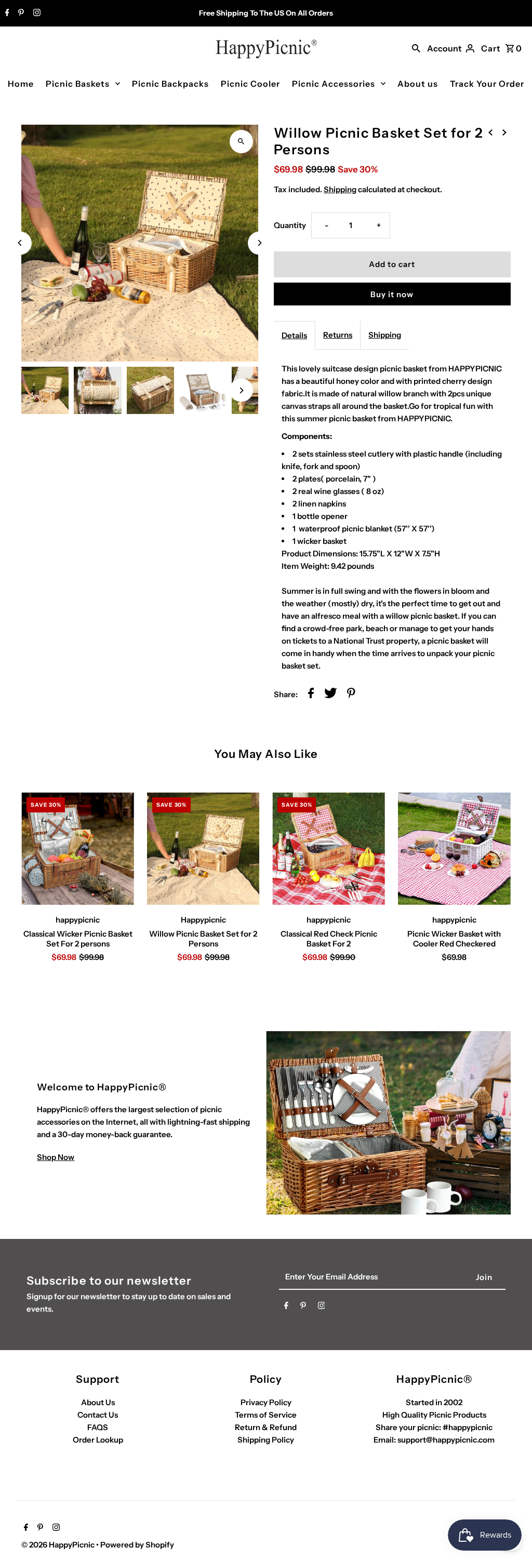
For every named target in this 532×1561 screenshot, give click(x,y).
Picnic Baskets (78, 83)
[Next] (259, 243)
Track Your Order (487, 83)
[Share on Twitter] (330, 695)
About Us (98, 1402)
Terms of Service (266, 1415)
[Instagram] (36, 13)
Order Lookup (98, 1440)
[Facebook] (6, 13)
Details (294, 335)
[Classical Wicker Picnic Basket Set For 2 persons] (77, 848)
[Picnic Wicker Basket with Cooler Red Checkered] (454, 848)
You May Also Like (266, 754)
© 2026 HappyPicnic (58, 1545)
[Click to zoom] (241, 141)
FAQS (97, 1427)
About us (417, 83)
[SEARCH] (416, 47)
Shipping (340, 189)
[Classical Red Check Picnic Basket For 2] (328, 848)
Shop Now (55, 1157)
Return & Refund (266, 1427)
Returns (337, 335)
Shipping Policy (265, 1440)
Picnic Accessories (333, 83)
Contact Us (97, 1415)
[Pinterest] (20, 13)
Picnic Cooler (250, 83)
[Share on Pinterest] (351, 695)
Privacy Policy (266, 1402)
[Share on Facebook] (311, 695)
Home (21, 83)
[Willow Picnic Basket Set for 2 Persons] (203, 848)
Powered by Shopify (137, 1545)
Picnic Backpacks (170, 83)
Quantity (290, 225)
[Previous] (20, 243)
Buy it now (392, 294)
